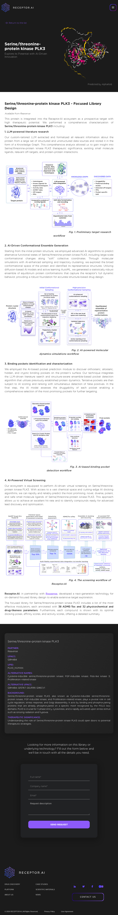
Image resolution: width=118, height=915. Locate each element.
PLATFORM (9, 889)
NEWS (38, 895)
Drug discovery (12, 884)
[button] (113, 7)
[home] (21, 7)
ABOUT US (9, 895)
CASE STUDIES (42, 884)
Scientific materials (45, 889)
